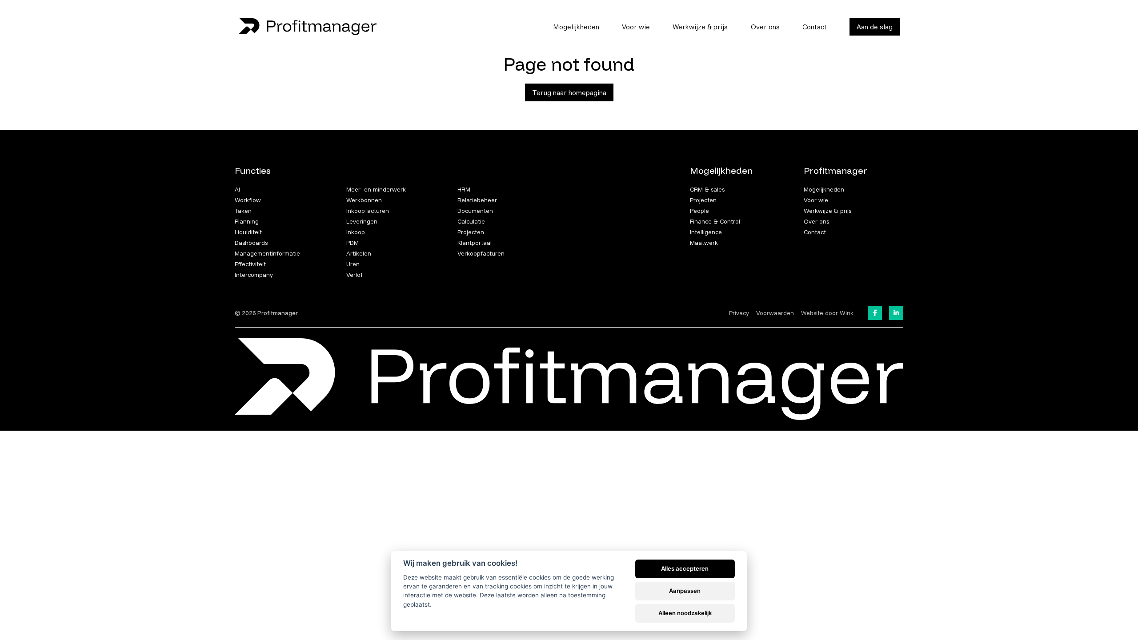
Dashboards (251, 243)
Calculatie (471, 221)
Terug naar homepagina (569, 92)
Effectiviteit (250, 264)
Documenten (475, 211)
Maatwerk (704, 243)
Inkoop (355, 232)
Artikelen (358, 253)
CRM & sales (707, 189)
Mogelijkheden (576, 26)
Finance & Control (715, 221)
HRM (463, 189)
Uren (353, 264)
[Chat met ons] (1120, 622)
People (699, 211)
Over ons (765, 26)
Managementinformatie (267, 253)
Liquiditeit (248, 232)
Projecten (470, 232)
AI (237, 189)
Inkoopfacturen (367, 211)
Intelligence (706, 232)
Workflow (248, 200)
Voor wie (636, 26)
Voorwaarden (775, 313)
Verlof (354, 275)
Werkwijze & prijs (700, 26)
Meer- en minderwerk (376, 189)
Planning (247, 221)
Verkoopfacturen (481, 253)
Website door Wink (827, 313)
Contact (814, 26)
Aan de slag (875, 26)
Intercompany (254, 275)
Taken (243, 211)
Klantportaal (474, 243)
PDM (352, 243)
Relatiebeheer (477, 200)
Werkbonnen (364, 200)
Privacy (739, 313)
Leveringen (361, 221)
